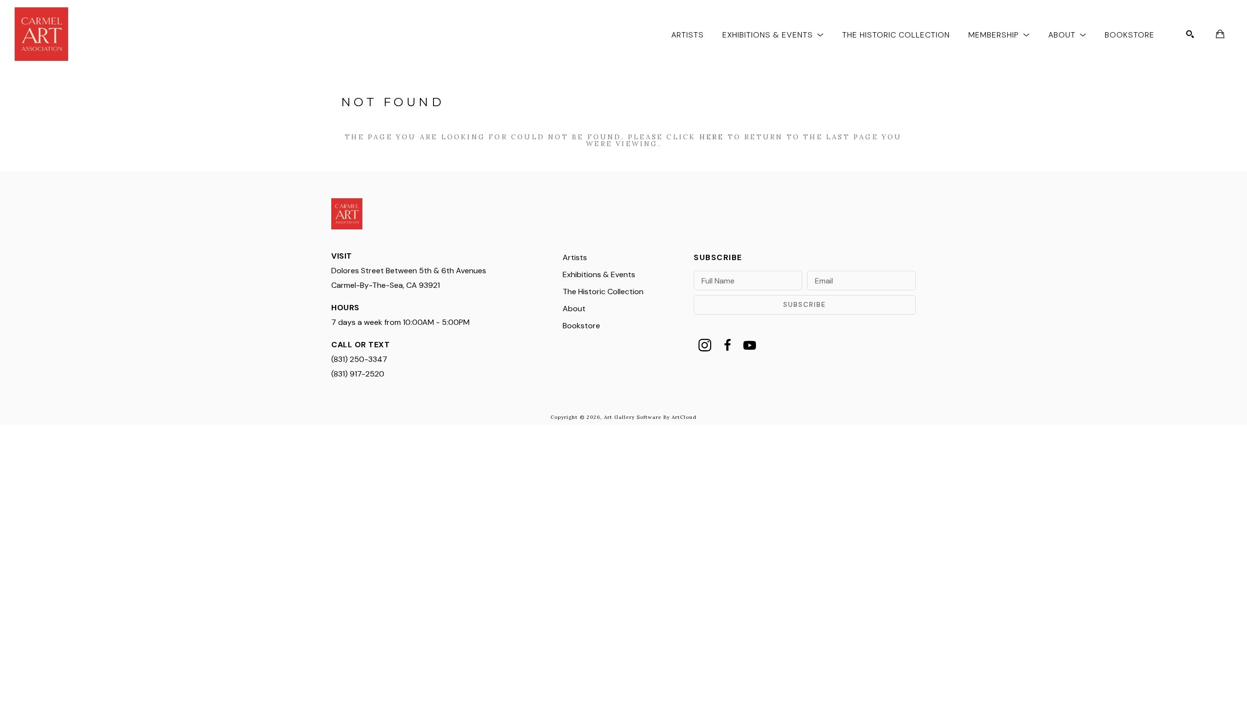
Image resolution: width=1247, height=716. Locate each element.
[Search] (1190, 34)
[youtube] (749, 345)
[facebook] (727, 345)
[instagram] (705, 345)
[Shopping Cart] (1220, 34)
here (711, 136)
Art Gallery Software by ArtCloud (650, 417)
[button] (773, 34)
